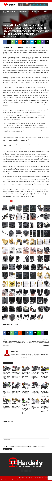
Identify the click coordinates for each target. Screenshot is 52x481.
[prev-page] (3, 416)
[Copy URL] (47, 42)
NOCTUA (16, 324)
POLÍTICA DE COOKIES (23, 477)
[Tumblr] (28, 42)
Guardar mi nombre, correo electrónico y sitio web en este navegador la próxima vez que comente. (24, 446)
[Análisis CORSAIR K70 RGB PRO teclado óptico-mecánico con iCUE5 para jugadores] (7, 401)
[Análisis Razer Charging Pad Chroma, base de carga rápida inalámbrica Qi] (16, 401)
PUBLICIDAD (41, 477)
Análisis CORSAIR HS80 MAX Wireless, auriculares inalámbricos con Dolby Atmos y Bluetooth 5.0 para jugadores (45, 376)
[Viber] (43, 42)
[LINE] (39, 42)
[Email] (24, 42)
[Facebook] (5, 42)
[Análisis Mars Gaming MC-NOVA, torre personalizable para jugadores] (36, 401)
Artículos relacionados (7, 363)
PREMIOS (46, 477)
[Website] (30, 471)
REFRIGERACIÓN (9, 22)
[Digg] (35, 42)
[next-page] (5, 416)
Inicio (3, 11)
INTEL (12, 324)
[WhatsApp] (13, 42)
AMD (9, 324)
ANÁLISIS (7, 11)
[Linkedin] (16, 42)
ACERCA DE (30, 477)
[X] (9, 42)
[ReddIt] (20, 42)
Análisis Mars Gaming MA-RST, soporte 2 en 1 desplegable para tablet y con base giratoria (26, 375)
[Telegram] (32, 42)
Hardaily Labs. (6, 36)
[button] (49, 8)
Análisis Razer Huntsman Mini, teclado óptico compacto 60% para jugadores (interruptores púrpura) (6, 392)
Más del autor (16, 363)
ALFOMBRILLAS (44, 387)
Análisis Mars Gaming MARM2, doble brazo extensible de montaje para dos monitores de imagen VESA (16, 391)
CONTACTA (36, 477)
